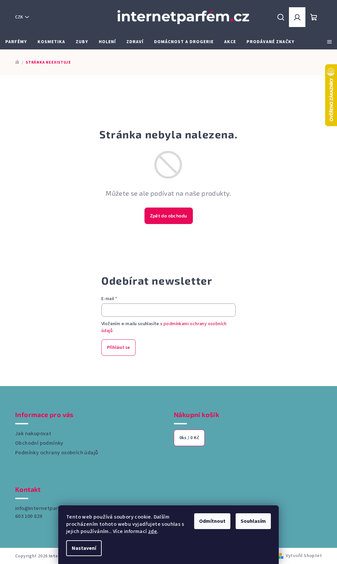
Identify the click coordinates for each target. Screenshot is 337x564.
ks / (189, 438)
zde (152, 531)
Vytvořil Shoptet (304, 555)
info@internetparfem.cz (44, 508)
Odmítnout (212, 521)
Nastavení (84, 548)
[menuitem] (16, 41)
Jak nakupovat (33, 433)
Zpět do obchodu (168, 215)
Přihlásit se (118, 347)
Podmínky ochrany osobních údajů (56, 452)
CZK (19, 17)
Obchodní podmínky (39, 443)
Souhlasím (253, 521)
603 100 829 (28, 516)
